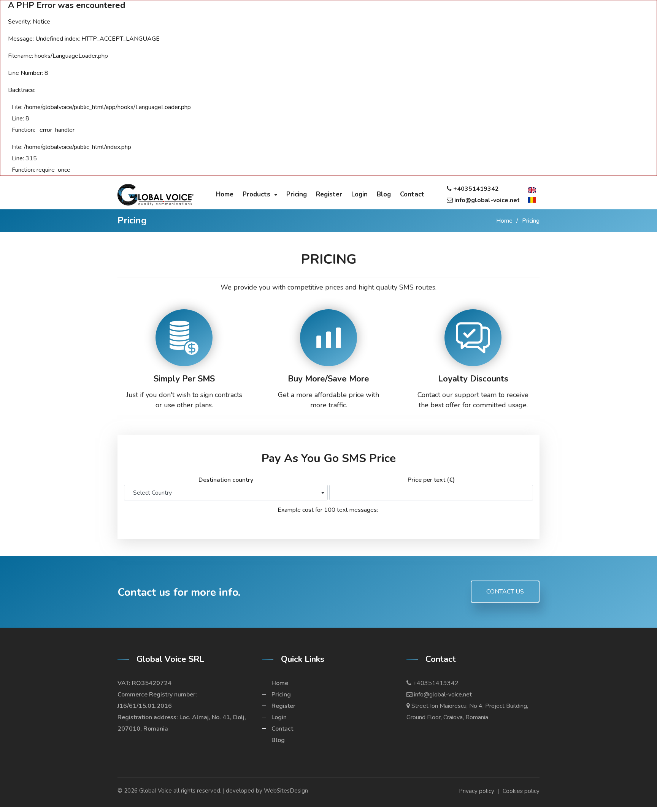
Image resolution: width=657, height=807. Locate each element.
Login (279, 717)
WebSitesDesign (286, 790)
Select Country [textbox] (152, 493)
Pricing (281, 694)
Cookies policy (521, 791)
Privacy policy (476, 791)
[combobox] (226, 492)
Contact (282, 729)
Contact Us (505, 591)
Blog (278, 740)
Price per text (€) (431, 480)
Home (504, 221)
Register (283, 706)
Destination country (225, 480)
